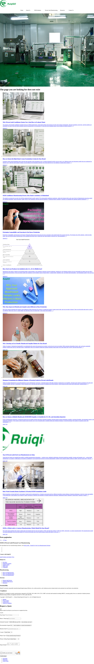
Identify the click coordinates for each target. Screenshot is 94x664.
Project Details (3, 644)
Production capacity (7, 563)
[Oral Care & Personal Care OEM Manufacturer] (8, 6)
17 (3, 540)
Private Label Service (7, 580)
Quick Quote (5, 661)
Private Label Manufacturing (51, 10)
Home (22, 10)
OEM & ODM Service (8, 581)
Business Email (4, 628)
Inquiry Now (11, 557)
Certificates (5, 567)
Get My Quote (3, 656)
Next (5, 540)
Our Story (5, 562)
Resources (62, 10)
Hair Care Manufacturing (8, 572)
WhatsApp (5, 659)
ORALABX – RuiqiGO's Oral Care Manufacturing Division (37, 545)
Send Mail (5, 658)
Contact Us (71, 10)
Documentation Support (5, 625)
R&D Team (5, 566)
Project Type (3, 635)
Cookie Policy (6, 601)
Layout (1, 612)
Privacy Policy (6, 600)
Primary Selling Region (5, 639)
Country (2, 632)
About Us (28, 10)
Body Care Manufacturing (8, 573)
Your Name (3, 615)
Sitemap (4, 599)
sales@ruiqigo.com (4, 557)
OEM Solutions (37, 10)
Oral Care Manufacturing (8, 575)
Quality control (6, 564)
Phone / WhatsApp (4, 618)
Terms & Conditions (7, 603)
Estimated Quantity (4, 622)
